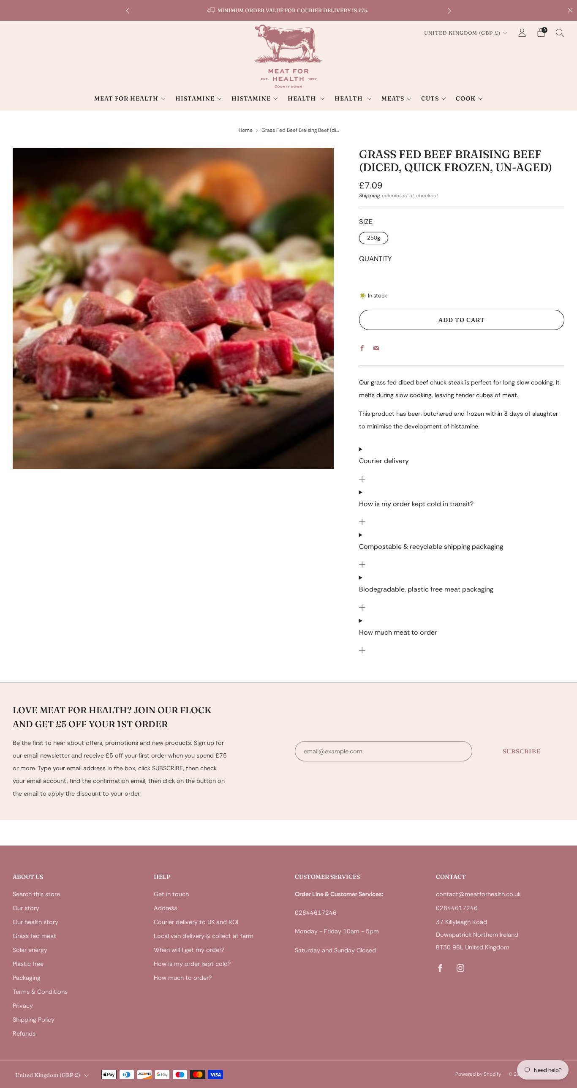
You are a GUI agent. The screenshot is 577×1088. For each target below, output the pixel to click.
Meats (392, 98)
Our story (26, 908)
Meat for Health (126, 98)
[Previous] (127, 10)
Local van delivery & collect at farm (203, 936)
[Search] (560, 32)
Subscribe (522, 751)
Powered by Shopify (478, 1074)
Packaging (27, 978)
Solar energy (30, 950)
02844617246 (457, 908)
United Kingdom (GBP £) (462, 33)
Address (165, 908)
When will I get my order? (189, 950)
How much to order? (183, 978)
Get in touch (171, 894)
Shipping (369, 195)
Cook (466, 98)
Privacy (23, 1005)
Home (246, 130)
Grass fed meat (34, 936)
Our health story (35, 922)
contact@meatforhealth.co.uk (478, 894)
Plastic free (28, 964)
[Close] (570, 10)
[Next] (449, 10)
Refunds (24, 1033)
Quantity (375, 258)
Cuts (430, 98)
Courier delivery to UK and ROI (196, 922)
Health (303, 98)
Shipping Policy (33, 1019)
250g (373, 237)
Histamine (195, 98)
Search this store (36, 894)
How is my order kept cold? (192, 964)
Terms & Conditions (40, 991)
